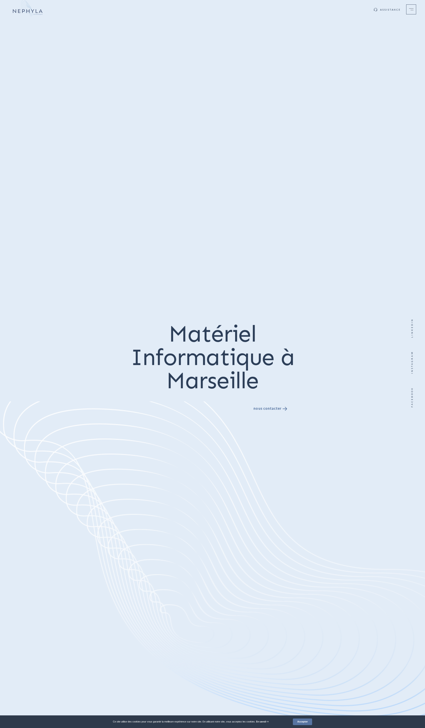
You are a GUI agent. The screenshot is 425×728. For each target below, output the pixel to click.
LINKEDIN (412, 328)
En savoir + (262, 721)
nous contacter (268, 408)
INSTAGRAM (412, 362)
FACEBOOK (412, 397)
